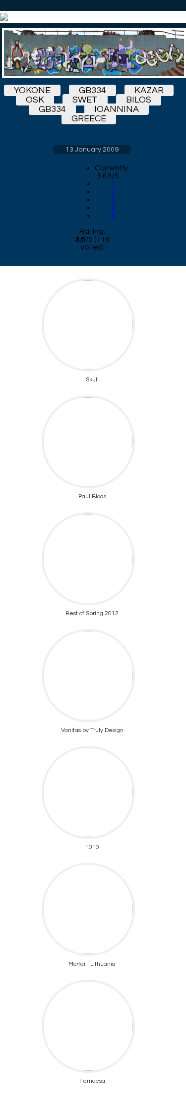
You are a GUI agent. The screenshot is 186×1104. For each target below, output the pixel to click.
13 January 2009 (92, 149)
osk (35, 100)
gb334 (92, 90)
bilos (138, 100)
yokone (32, 90)
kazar (149, 90)
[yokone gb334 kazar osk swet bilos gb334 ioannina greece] (92, 53)
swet (85, 100)
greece (88, 118)
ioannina (116, 109)
